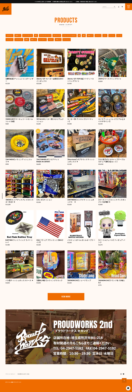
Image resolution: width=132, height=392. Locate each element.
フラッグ (119, 35)
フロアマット (9, 35)
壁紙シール (33, 39)
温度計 (26, 39)
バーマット (98, 35)
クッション (111, 35)
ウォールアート (42, 39)
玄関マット (18, 35)
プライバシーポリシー (10, 374)
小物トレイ (58, 39)
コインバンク (9, 39)
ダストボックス (57, 35)
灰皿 (84, 35)
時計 (36, 35)
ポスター (51, 39)
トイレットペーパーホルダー (69, 35)
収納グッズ (90, 35)
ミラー (105, 35)
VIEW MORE (65, 296)
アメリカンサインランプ (45, 35)
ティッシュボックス (27, 35)
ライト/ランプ (67, 39)
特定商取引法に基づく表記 (23, 374)
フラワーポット (19, 39)
